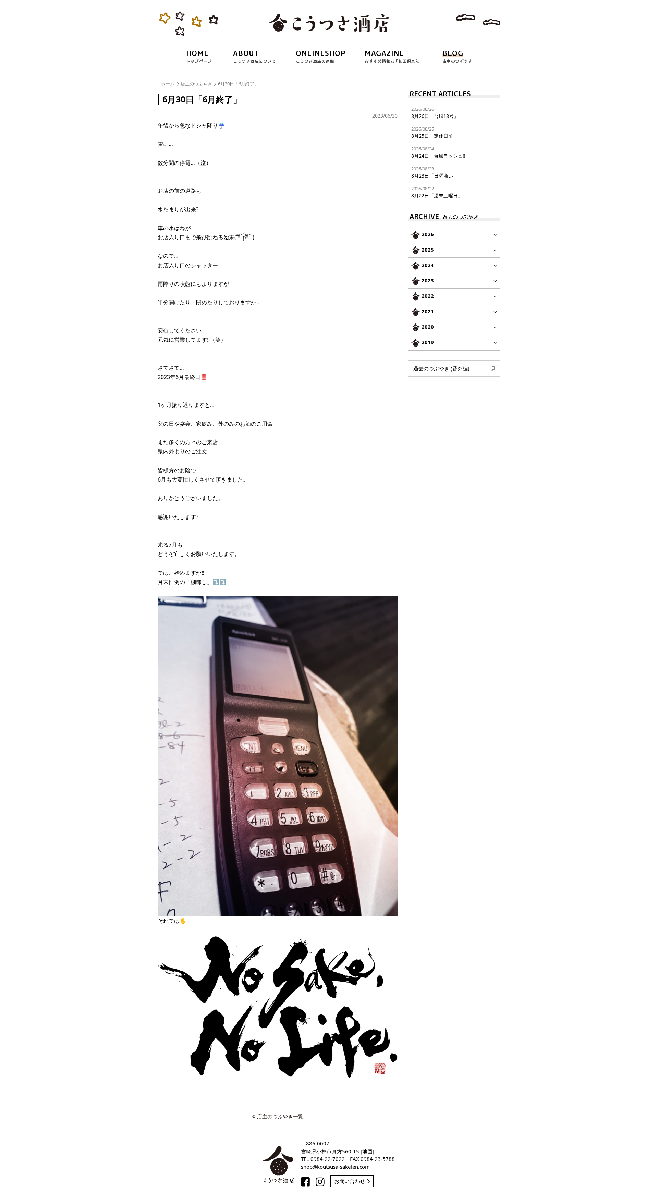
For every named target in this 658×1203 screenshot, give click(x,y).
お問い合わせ (349, 1181)
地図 (367, 1151)
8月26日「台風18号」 (435, 112)
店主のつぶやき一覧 (280, 1116)
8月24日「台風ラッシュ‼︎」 (440, 152)
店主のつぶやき (196, 84)
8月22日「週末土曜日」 (437, 192)
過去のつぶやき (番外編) (441, 368)
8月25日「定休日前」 (434, 132)
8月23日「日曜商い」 (434, 172)
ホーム (167, 84)
